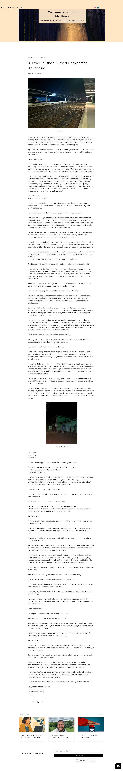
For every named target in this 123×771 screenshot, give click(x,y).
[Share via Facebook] (29, 702)
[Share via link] (42, 702)
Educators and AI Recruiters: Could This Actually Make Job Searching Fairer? (32, 736)
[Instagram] (95, 7)
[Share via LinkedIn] (38, 702)
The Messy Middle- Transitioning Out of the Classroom (59, 736)
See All (102, 714)
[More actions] (94, 58)
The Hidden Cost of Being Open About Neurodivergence (89, 736)
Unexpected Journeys (35, 691)
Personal (31, 696)
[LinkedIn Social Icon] (98, 7)
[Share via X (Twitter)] (33, 702)
